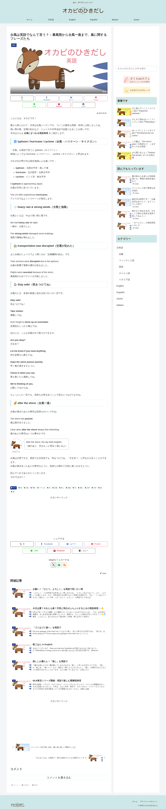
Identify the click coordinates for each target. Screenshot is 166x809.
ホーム (134, 801)
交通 (55, 488)
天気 (27, 488)
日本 (88, 488)
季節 (33, 488)
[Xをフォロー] (53, 564)
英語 (14, 488)
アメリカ (42, 488)
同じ (62, 488)
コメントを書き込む (59, 777)
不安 (94, 488)
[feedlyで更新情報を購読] (59, 564)
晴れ (81, 488)
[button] (83, 105)
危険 (69, 488)
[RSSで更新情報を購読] (64, 564)
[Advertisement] (59, 517)
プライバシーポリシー (148, 801)
